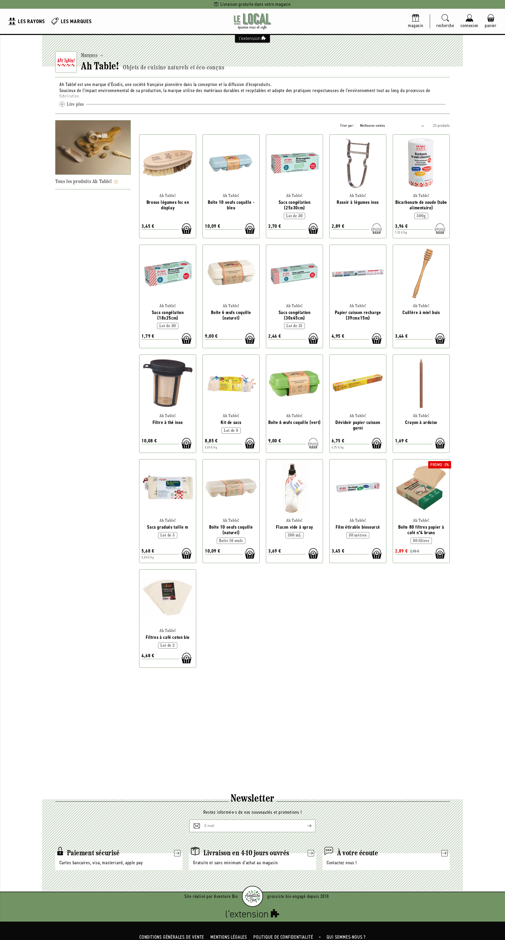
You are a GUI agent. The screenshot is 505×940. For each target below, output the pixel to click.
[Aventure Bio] (252, 896)
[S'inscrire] (305, 826)
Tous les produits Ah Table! (83, 181)
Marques (89, 55)
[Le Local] (252, 21)
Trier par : (347, 125)
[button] (445, 21)
